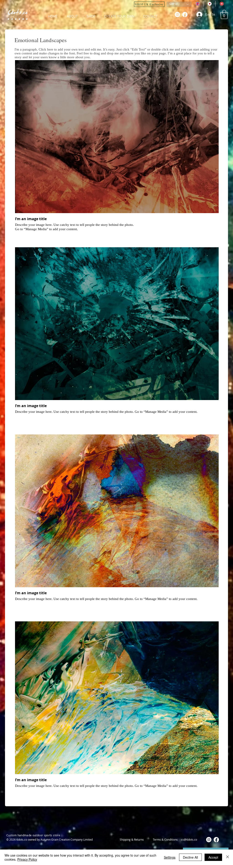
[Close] (227, 857)
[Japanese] (209, 4)
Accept (213, 857)
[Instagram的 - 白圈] (177, 14)
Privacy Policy (27, 859)
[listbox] (179, 4)
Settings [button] (169, 857)
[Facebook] (184, 14)
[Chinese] (221, 4)
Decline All (190, 857)
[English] (197, 4)
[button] (224, 14)
